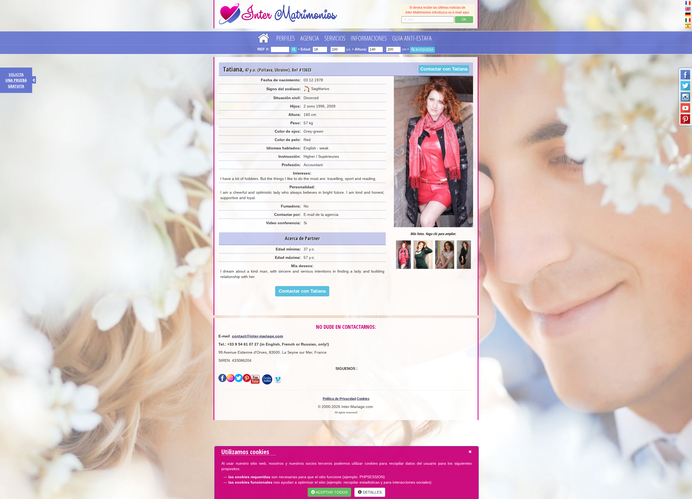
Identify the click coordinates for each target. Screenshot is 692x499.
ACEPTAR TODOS (331, 492)
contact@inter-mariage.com (257, 336)
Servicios (334, 38)
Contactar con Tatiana (443, 69)
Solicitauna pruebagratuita (16, 80)
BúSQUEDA (424, 50)
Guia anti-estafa (412, 38)
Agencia (309, 38)
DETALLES (372, 492)
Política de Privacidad (339, 399)
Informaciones (369, 38)
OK (464, 19)
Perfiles (285, 38)
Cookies (363, 399)
